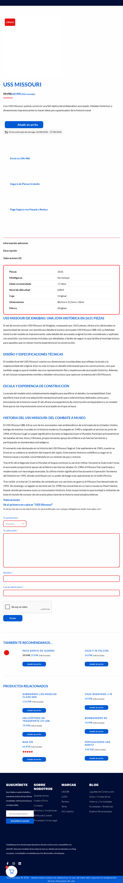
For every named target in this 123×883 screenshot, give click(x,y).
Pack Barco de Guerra (38, 650)
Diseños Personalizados (100, 811)
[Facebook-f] (7, 863)
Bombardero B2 (96, 718)
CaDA (64, 796)
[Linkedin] (19, 863)
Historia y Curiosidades (100, 801)
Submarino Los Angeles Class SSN (39, 695)
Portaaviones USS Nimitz (97, 743)
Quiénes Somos (41, 795)
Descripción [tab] (10, 250)
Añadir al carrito (27, 124)
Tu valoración (10, 530)
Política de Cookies (43, 815)
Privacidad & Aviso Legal (45, 820)
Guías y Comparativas (99, 796)
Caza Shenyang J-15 (98, 694)
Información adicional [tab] (15, 243)
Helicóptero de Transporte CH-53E (36, 719)
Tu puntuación (11, 517)
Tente (64, 806)
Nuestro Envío (41, 800)
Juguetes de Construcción (101, 791)
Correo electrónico (13, 587)
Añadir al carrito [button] (34, 664)
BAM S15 (27, 742)
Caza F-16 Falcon (97, 650)
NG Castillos (68, 811)
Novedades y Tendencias (101, 806)
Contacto (38, 805)
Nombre (8, 572)
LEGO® (65, 791)
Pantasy (65, 801)
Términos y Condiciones (45, 810)
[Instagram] (13, 863)
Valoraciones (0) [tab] (12, 258)
